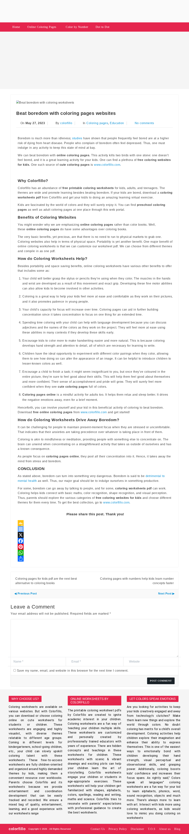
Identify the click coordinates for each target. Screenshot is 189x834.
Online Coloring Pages (41, 26)
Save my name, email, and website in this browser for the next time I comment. (72, 670)
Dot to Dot (102, 26)
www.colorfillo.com (107, 164)
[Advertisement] (94, 60)
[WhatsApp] (95, 553)
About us (165, 828)
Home (16, 26)
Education (117, 123)
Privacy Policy (118, 828)
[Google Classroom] (95, 523)
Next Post (165, 593)
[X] (95, 535)
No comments (144, 123)
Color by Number (77, 26)
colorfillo (66, 123)
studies (77, 138)
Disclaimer (137, 828)
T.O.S (151, 828)
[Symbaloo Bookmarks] (95, 529)
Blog (177, 828)
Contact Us (98, 828)
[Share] (95, 559)
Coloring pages (97, 123)
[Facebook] (95, 541)
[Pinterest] (95, 547)
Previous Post (27, 593)
